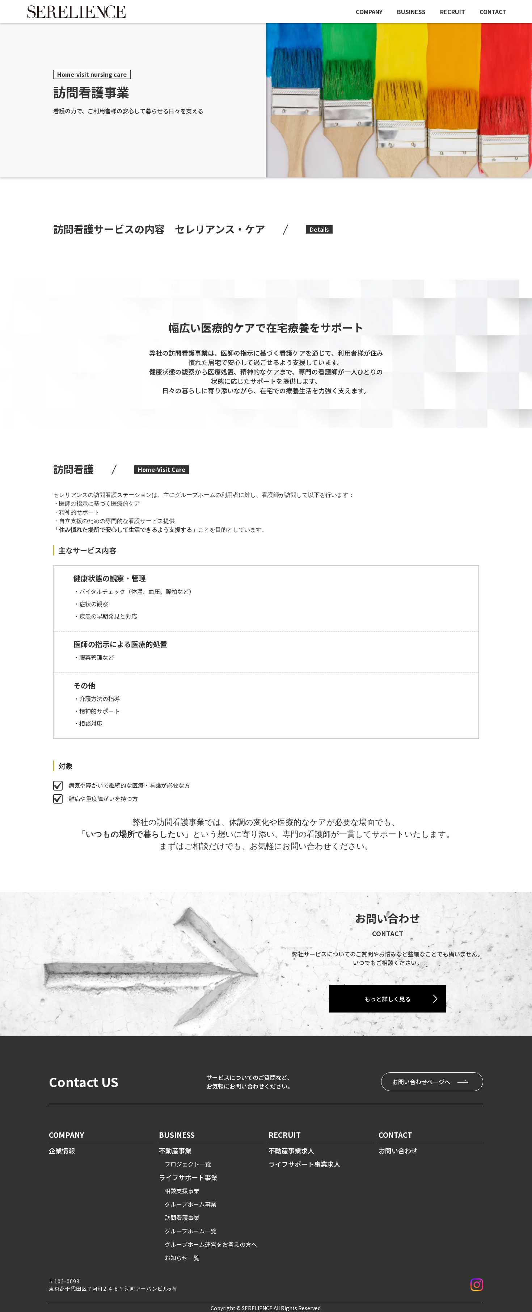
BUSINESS (411, 11)
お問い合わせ (398, 1150)
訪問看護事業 (182, 1217)
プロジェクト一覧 (188, 1164)
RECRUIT (452, 11)
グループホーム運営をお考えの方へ (211, 1244)
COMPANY (369, 11)
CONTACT (493, 11)
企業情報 (62, 1150)
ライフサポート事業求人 (304, 1164)
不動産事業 (175, 1150)
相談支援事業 (182, 1190)
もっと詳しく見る (387, 998)
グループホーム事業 (190, 1204)
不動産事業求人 (291, 1150)
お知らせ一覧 (182, 1257)
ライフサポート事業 (188, 1177)
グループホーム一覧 (190, 1231)
